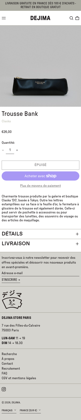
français (7, 410)
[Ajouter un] (17, 150)
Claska (6, 121)
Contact (7, 363)
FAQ (4, 373)
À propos (8, 359)
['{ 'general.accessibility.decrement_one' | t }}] (3, 150)
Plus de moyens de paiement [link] (40, 185)
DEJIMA (16, 402)
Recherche (9, 354)
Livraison (16, 243)
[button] (71, 18)
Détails (12, 234)
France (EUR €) (29, 410)
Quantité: (8, 142)
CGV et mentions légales (19, 378)
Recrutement (11, 368)
